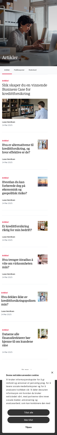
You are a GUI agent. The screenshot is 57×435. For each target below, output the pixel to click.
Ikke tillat (28, 420)
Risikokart (33, 70)
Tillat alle (28, 413)
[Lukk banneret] (52, 373)
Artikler (7, 70)
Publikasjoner (19, 70)
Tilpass (28, 427)
